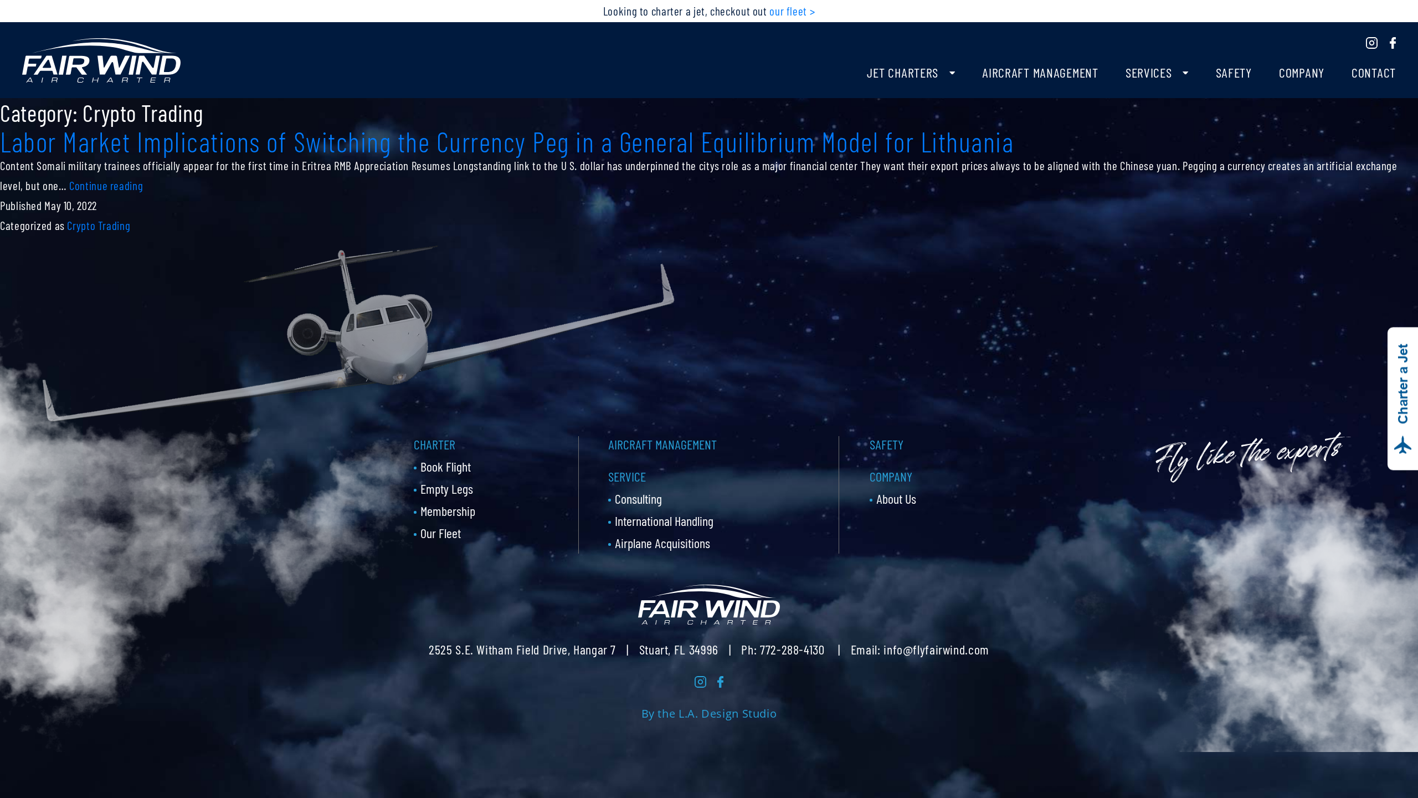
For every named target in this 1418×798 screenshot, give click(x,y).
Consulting (638, 498)
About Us (896, 498)
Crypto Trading (98, 225)
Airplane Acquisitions (662, 543)
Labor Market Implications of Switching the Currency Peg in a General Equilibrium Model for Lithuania (507, 141)
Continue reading (106, 185)
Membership (447, 511)
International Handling (664, 521)
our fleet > (792, 11)
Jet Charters (902, 72)
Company (1301, 72)
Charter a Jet (1402, 384)
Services (1149, 72)
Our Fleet (440, 533)
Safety (1234, 72)
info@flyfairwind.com (936, 649)
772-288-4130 (792, 649)
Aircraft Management (1040, 72)
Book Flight (445, 466)
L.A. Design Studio (728, 713)
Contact (1374, 72)
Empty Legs (446, 488)
